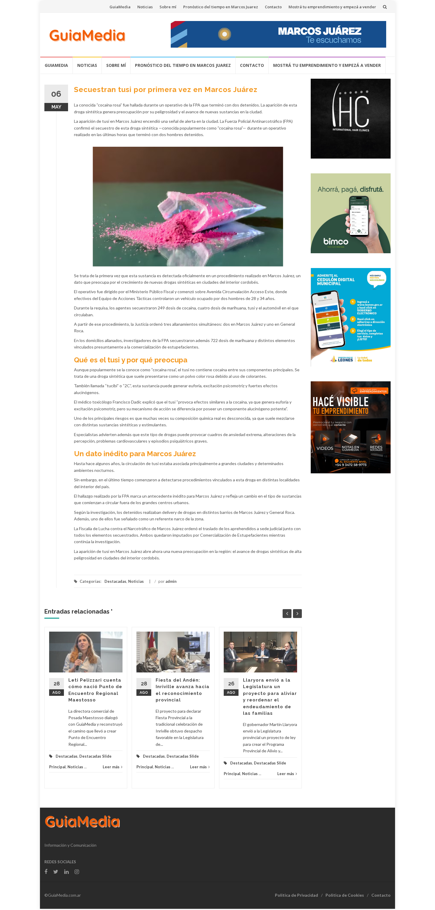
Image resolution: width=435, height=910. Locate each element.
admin (171, 581)
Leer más (111, 766)
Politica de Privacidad (296, 895)
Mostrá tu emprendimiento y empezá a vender (332, 6)
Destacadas (115, 581)
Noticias (145, 6)
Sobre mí (168, 6)
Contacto (273, 6)
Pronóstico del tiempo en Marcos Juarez (220, 6)
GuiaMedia (119, 6)
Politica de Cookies (345, 895)
